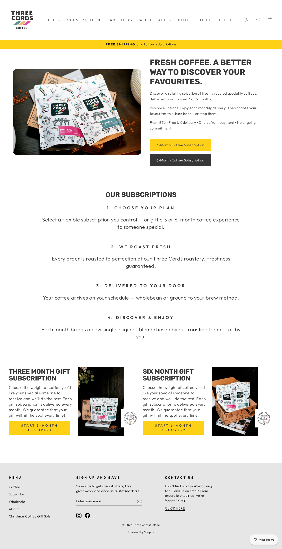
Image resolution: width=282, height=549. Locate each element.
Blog (184, 20)
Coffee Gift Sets (217, 20)
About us (121, 20)
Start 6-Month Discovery (173, 427)
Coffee (14, 487)
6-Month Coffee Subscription (180, 160)
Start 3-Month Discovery (39, 427)
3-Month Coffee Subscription (180, 145)
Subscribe (16, 494)
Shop (50, 20)
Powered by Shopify (141, 532)
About (14, 509)
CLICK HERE (175, 508)
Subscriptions (85, 20)
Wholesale (153, 20)
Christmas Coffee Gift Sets (29, 516)
